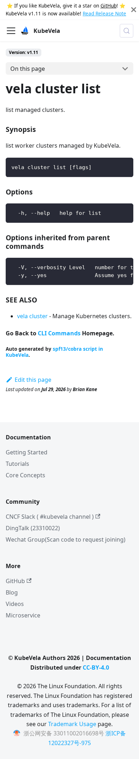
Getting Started (26, 452)
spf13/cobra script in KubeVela (54, 351)
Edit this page (33, 380)
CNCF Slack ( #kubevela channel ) (50, 517)
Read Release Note (104, 13)
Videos (15, 604)
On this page (27, 69)
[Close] (133, 10)
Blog (12, 592)
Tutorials (17, 464)
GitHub (109, 5)
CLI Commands (59, 333)
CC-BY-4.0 (96, 667)
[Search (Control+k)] (126, 31)
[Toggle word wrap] (111, 267)
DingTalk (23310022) (33, 528)
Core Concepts (25, 475)
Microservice (23, 615)
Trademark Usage (72, 724)
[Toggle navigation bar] (11, 30)
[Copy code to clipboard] (124, 166)
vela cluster (32, 316)
